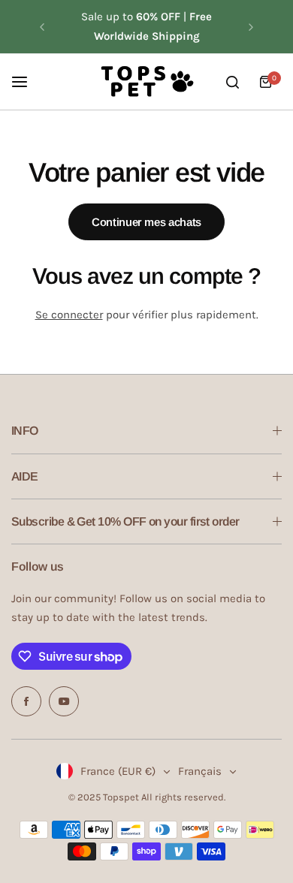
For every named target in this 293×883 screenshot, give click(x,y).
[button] (42, 27)
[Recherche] (232, 81)
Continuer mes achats (146, 221)
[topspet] (146, 82)
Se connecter (69, 314)
